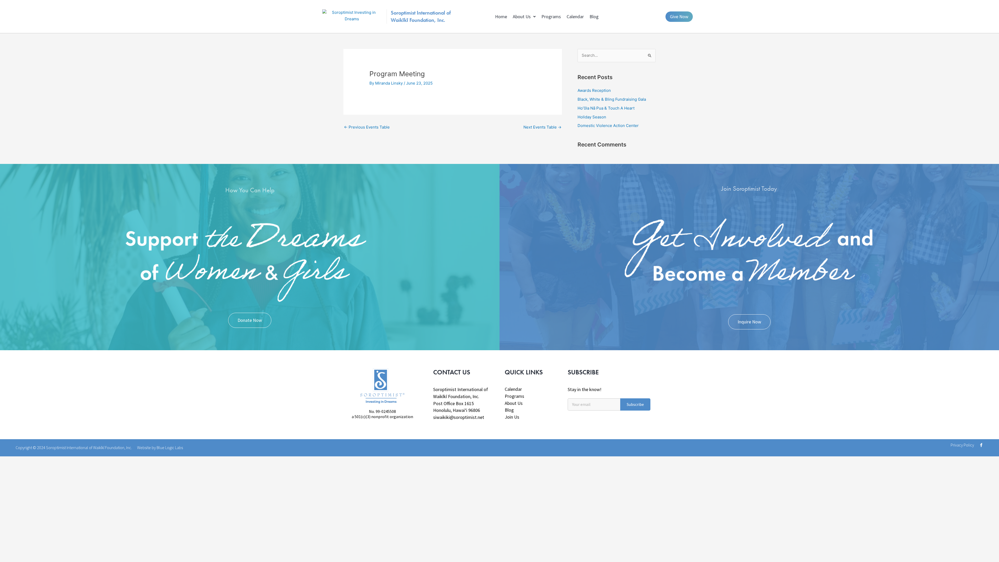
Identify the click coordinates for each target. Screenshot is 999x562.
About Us (522, 17)
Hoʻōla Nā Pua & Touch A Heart (606, 108)
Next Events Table (542, 127)
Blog (594, 17)
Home (501, 17)
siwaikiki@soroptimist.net (458, 417)
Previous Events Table (367, 127)
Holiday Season (592, 116)
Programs (551, 17)
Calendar (575, 17)
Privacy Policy (962, 445)
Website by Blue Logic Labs (160, 447)
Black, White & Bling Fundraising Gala (612, 99)
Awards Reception (594, 90)
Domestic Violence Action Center (608, 125)
